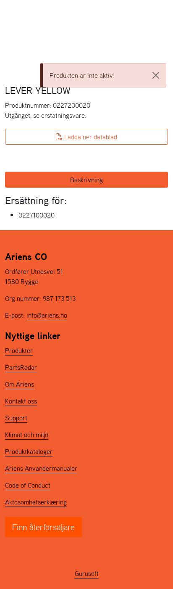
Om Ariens (19, 384)
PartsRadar (21, 367)
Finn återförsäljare (43, 527)
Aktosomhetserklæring (36, 502)
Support (16, 418)
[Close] (156, 75)
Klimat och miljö (26, 435)
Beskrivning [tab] (86, 180)
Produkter (19, 350)
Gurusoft (87, 573)
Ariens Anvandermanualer (41, 468)
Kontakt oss (21, 401)
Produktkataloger (28, 451)
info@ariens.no (46, 315)
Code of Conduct (27, 485)
